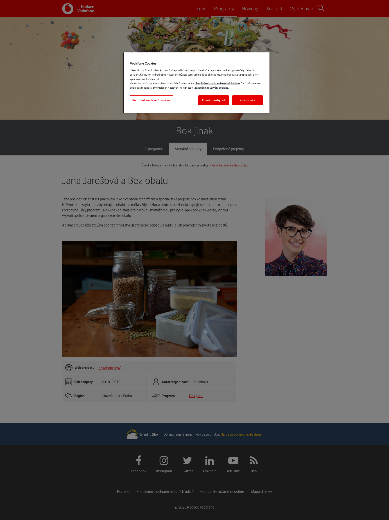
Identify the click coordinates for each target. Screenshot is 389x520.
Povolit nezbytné (213, 100)
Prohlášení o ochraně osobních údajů (217, 83)
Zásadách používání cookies (211, 87)
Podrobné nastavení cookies (151, 100)
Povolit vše (247, 100)
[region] (196, 82)
